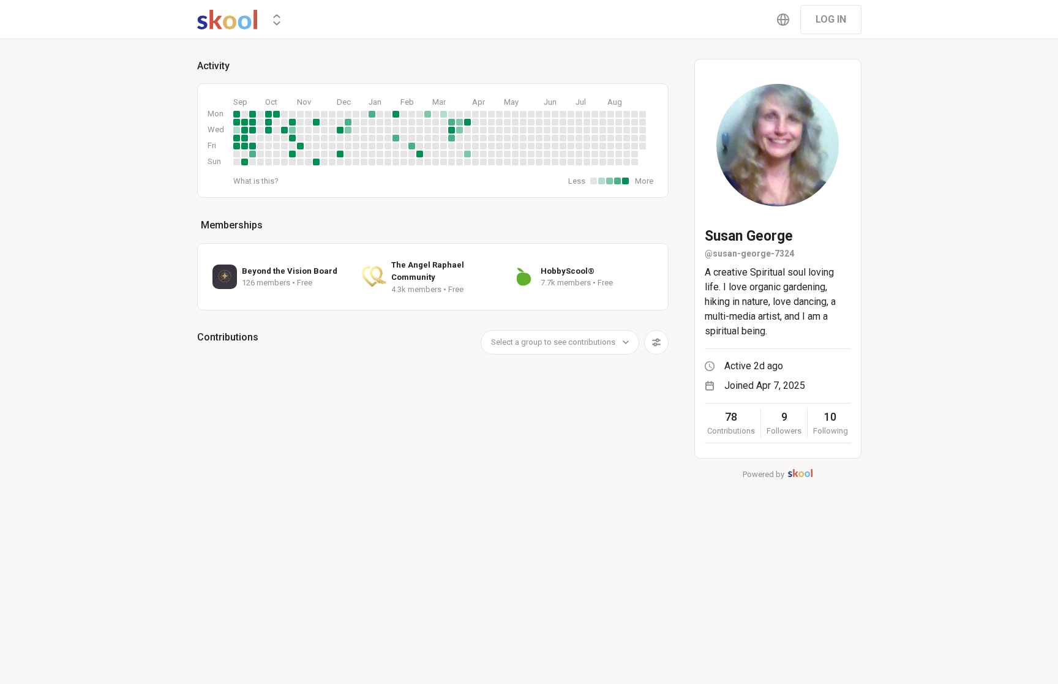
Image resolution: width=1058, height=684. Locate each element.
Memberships (232, 225)
